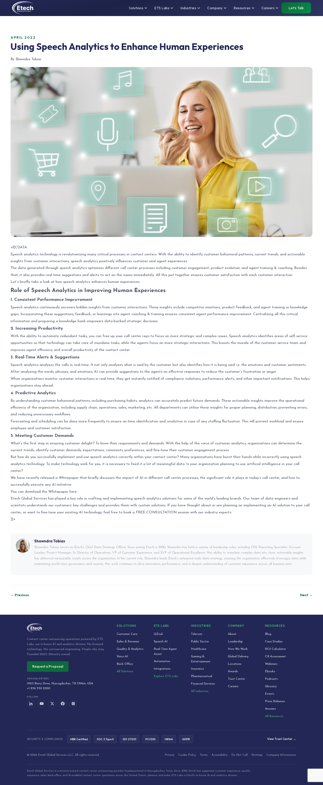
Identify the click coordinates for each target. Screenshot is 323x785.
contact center (165, 457)
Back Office (125, 664)
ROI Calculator (275, 649)
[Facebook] (63, 704)
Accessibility (219, 755)
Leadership (235, 641)
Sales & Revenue (128, 641)
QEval (158, 634)
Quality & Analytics (130, 649)
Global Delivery (238, 656)
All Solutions (125, 671)
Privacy (169, 755)
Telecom (196, 634)
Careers (233, 686)
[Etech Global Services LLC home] (66, 628)
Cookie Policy (187, 755)
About (232, 634)
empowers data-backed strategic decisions (122, 321)
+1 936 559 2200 (38, 688)
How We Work (238, 649)
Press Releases (275, 701)
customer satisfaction (53, 428)
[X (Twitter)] (52, 704)
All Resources (274, 716)
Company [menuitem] (215, 8)
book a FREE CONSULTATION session (156, 512)
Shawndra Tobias (49, 541)
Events (269, 694)
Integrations (162, 669)
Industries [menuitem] (188, 8)
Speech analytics (243, 336)
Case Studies (274, 641)
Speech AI (161, 641)
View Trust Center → (281, 739)
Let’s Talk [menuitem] (296, 8)
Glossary (271, 686)
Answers (270, 708)
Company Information (281, 755)
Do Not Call (239, 755)
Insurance (197, 669)
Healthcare (198, 649)
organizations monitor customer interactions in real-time (67, 379)
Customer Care (127, 634)
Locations (234, 664)
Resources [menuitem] (242, 8)
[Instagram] (73, 704)
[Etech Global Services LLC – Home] (23, 8)
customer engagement (196, 450)
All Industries (200, 691)
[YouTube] (41, 704)
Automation (162, 661)
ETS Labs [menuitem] (161, 8)
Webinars (271, 664)
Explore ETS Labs (166, 676)
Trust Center (236, 679)
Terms (204, 755)
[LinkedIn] (31, 704)
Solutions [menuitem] (136, 8)
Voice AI (122, 656)
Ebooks (270, 671)
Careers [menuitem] (267, 8)
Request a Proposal (47, 666)
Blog (268, 634)
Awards (233, 671)
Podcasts (271, 679)
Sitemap (257, 755)
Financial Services (203, 683)
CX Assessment (275, 656)
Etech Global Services (29, 498)
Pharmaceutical (201, 676)
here (73, 492)
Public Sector (200, 641)
